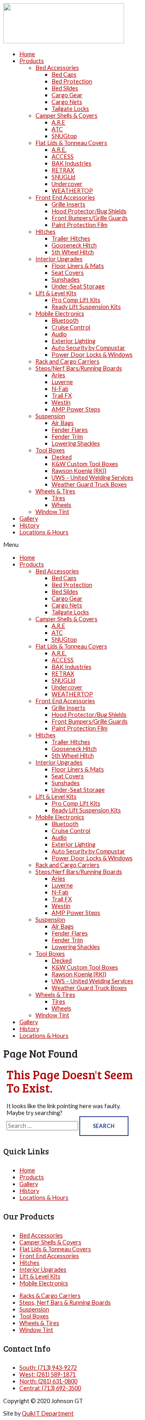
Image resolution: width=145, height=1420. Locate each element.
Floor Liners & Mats (78, 265)
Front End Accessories (65, 197)
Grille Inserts (68, 204)
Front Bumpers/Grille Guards (90, 218)
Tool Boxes (50, 450)
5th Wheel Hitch (73, 252)
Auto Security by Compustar (88, 347)
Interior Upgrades (59, 259)
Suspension (50, 416)
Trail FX (62, 395)
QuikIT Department (48, 1413)
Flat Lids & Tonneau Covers (71, 142)
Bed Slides (65, 88)
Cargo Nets (67, 101)
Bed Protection (72, 81)
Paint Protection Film (80, 224)
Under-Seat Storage (78, 286)
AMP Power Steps (76, 409)
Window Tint (52, 511)
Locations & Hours (43, 532)
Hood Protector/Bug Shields (89, 211)
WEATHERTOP (72, 190)
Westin (61, 402)
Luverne (62, 382)
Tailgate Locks (70, 108)
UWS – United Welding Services (92, 477)
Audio (59, 334)
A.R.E (58, 122)
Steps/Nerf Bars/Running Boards (78, 368)
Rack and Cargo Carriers (67, 361)
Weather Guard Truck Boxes (89, 484)
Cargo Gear (67, 95)
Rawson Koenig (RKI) (79, 470)
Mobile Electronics (59, 313)
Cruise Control (71, 327)
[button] (72, 544)
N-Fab (60, 388)
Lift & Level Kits (56, 293)
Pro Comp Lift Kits (76, 300)
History (29, 525)
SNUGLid (63, 177)
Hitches (45, 231)
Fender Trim (67, 436)
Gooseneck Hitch (74, 245)
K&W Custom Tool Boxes (85, 463)
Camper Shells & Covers (66, 115)
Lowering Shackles (76, 443)
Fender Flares (70, 429)
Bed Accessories (57, 67)
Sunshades (66, 279)
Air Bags (63, 422)
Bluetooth (65, 320)
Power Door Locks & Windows (92, 354)
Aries (58, 375)
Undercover (67, 183)
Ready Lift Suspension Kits (86, 306)
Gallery (28, 518)
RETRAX (63, 170)
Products (31, 60)
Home (27, 54)
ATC (57, 129)
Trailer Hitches (71, 238)
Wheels (61, 504)
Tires (58, 498)
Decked (62, 457)
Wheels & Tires (55, 491)
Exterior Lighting (73, 341)
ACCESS (63, 156)
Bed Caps (64, 74)
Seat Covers (68, 272)
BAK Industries (71, 163)
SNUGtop (64, 136)
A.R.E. (59, 149)
